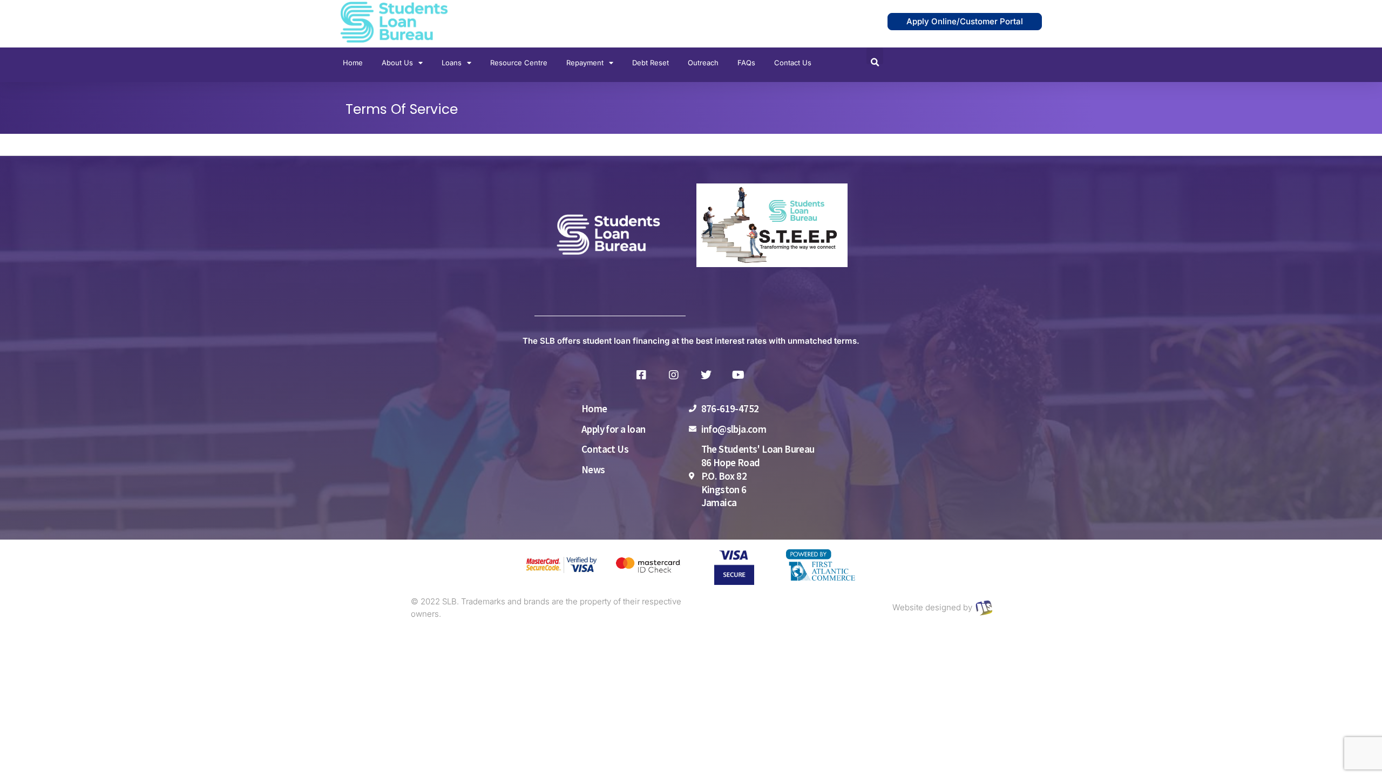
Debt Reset (650, 62)
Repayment (585, 62)
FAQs (746, 62)
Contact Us (792, 62)
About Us (397, 62)
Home (353, 62)
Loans (452, 62)
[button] (874, 55)
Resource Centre (518, 62)
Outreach (703, 62)
